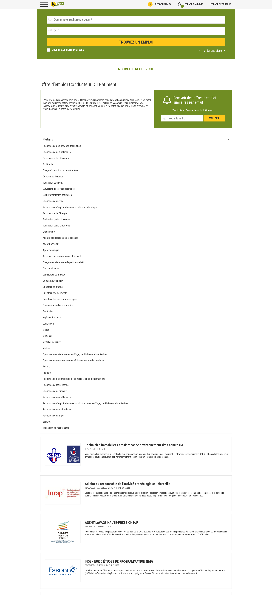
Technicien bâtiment (53, 182)
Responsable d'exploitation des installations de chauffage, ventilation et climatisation (85, 403)
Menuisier (47, 335)
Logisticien (48, 323)
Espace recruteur (220, 4)
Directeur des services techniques (60, 299)
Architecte (48, 164)
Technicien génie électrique (56, 225)
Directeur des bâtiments (55, 293)
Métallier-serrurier (52, 342)
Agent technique (51, 250)
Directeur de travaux (53, 286)
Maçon (46, 329)
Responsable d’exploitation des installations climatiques (71, 207)
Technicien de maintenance (56, 427)
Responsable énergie (53, 201)
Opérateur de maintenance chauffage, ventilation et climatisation (75, 354)
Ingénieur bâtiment (52, 317)
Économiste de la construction (58, 305)
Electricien (48, 311)
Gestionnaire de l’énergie (55, 213)
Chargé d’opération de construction (60, 170)
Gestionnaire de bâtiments (56, 158)
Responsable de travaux (55, 391)
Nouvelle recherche (136, 69)
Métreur (47, 348)
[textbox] (71, 31)
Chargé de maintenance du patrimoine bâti (64, 262)
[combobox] (136, 31)
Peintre (46, 366)
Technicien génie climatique (56, 219)
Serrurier (47, 421)
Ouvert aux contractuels (68, 49)
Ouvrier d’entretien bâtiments (57, 194)
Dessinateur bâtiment (53, 176)
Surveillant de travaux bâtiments (59, 188)
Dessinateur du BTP (53, 280)
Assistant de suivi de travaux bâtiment (62, 256)
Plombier (47, 372)
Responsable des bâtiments (57, 152)
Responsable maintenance (56, 384)
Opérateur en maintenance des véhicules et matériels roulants (74, 360)
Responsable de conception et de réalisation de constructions (74, 378)
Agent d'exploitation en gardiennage (60, 237)
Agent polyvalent (51, 243)
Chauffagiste (49, 231)
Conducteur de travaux (54, 274)
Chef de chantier (51, 268)
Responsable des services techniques (62, 145)
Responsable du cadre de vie (57, 409)
